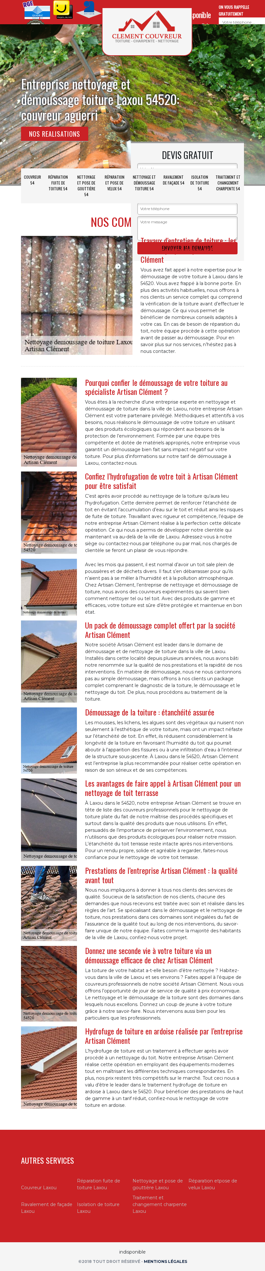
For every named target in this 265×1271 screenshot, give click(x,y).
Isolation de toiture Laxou (98, 1208)
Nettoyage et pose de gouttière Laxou (157, 1184)
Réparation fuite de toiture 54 (58, 182)
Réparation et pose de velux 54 (114, 182)
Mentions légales (165, 1261)
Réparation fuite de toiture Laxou (98, 1184)
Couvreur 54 (32, 179)
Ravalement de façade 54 (174, 179)
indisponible (196, 14)
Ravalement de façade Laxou (46, 1208)
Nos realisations (54, 134)
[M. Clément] (147, 31)
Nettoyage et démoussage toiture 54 (144, 182)
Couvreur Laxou (39, 1188)
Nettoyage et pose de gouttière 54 (86, 185)
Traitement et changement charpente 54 (228, 182)
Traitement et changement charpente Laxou (159, 1204)
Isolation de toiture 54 (199, 182)
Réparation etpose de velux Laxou (212, 1184)
